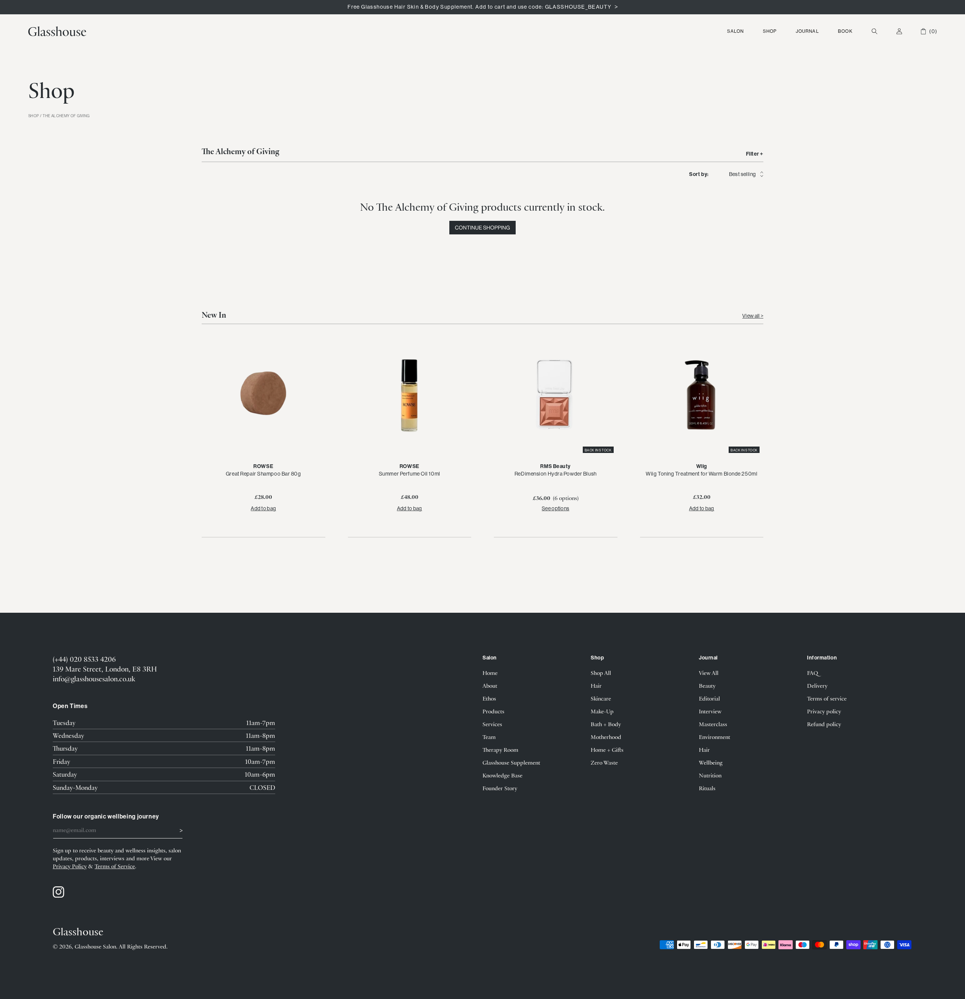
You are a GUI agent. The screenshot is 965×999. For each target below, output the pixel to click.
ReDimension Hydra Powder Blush (556, 473)
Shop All (601, 673)
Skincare (601, 698)
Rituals (707, 788)
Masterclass (713, 724)
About (489, 685)
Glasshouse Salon (95, 946)
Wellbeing (711, 762)
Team (489, 737)
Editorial (709, 698)
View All (708, 673)
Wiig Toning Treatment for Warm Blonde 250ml (701, 473)
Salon (735, 31)
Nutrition (710, 775)
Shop (770, 31)
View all (751, 315)
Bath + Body (606, 724)
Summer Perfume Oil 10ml (409, 473)
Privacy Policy (70, 866)
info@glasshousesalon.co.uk (94, 678)
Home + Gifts (607, 749)
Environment (714, 737)
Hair (596, 685)
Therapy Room (500, 749)
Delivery (817, 685)
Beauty (707, 685)
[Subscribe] (174, 829)
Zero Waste (604, 762)
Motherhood (606, 737)
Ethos (489, 698)
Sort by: (698, 174)
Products (493, 711)
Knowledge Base (502, 775)
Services (492, 724)
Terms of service (827, 698)
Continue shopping (482, 227)
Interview (710, 711)
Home (490, 673)
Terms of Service (115, 866)
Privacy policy (824, 711)
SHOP (33, 116)
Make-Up (602, 711)
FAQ (812, 673)
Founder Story (499, 788)
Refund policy (824, 724)
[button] (736, 31)
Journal (807, 31)
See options (555, 508)
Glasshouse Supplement (511, 762)
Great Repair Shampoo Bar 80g (263, 473)
